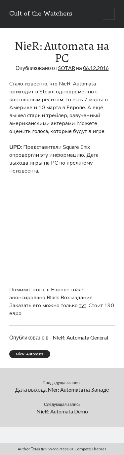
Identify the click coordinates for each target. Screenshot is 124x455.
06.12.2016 (96, 68)
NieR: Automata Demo (62, 411)
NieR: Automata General (80, 337)
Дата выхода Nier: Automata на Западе (62, 389)
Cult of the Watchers (40, 14)
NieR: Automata (30, 353)
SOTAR (66, 68)
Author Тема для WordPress (43, 448)
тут (82, 305)
